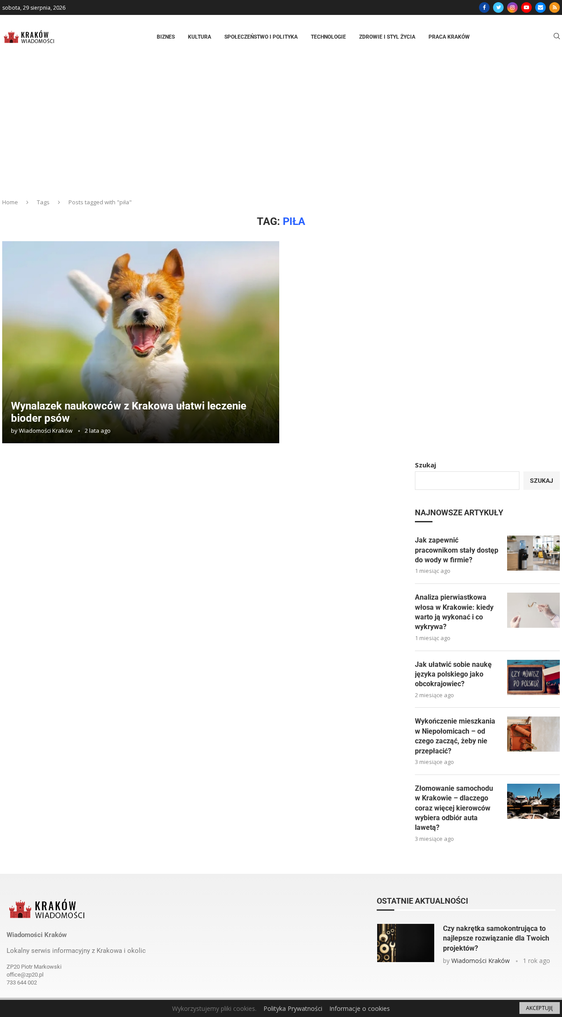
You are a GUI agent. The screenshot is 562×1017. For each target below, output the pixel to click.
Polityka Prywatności (292, 1008)
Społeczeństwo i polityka (261, 37)
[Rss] (554, 7)
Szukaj (425, 464)
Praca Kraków (449, 37)
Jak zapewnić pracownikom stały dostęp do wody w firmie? (456, 550)
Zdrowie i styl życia (387, 37)
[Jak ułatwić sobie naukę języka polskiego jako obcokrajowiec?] (533, 677)
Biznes (166, 37)
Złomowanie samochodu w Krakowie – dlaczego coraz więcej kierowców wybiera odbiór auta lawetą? (454, 808)
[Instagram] (512, 7)
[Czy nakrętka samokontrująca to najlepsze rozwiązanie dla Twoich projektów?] (405, 943)
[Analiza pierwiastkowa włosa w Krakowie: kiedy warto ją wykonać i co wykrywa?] (533, 610)
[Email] (540, 7)
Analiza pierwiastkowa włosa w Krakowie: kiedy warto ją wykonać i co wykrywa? (454, 612)
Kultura (199, 37)
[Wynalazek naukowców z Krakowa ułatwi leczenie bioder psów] (140, 342)
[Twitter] (498, 7)
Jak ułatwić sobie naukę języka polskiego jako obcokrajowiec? (453, 674)
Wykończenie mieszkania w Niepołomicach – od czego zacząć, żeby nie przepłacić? (455, 736)
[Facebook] (484, 7)
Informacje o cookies (359, 1008)
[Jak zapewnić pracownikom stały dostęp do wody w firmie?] (533, 553)
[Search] (557, 37)
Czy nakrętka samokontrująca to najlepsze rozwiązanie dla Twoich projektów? (496, 938)
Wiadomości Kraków (45, 430)
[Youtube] (526, 7)
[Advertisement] (281, 124)
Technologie (328, 37)
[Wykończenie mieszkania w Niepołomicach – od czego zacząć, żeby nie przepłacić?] (533, 734)
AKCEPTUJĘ (539, 1008)
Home (10, 202)
